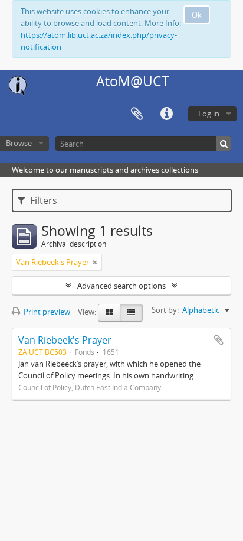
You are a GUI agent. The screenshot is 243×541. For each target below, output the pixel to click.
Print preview (46, 311)
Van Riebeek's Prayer (64, 339)
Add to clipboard (219, 340)
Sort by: (165, 309)
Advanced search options (121, 285)
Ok (197, 14)
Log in (208, 113)
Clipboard (137, 114)
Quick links (166, 114)
